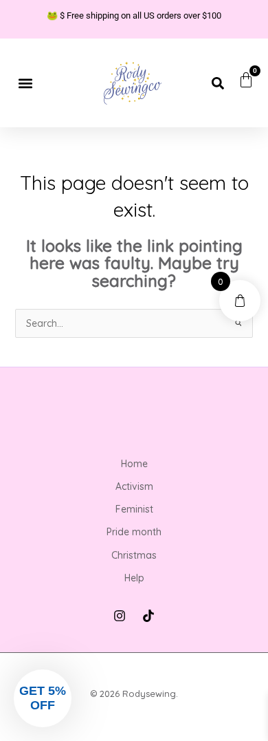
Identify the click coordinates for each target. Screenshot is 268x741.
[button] (25, 83)
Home (134, 464)
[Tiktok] (148, 616)
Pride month (134, 532)
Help (134, 578)
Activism (134, 486)
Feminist (134, 509)
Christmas (134, 555)
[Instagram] (119, 616)
